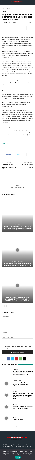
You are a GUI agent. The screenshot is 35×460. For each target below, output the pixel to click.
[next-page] (5, 306)
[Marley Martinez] (6, 418)
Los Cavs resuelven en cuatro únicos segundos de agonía (26, 166)
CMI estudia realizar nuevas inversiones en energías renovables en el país (9, 166)
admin (8, 22)
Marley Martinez (17, 419)
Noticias (8, 8)
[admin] (3, 22)
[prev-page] (3, 306)
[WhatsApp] (20, 358)
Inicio (3, 8)
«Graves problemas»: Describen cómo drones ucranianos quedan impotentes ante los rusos (17, 228)
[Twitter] (12, 358)
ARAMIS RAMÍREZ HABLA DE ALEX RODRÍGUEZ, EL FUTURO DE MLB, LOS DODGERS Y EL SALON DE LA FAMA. (17, 299)
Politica (17, 295)
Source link (4, 143)
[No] (33, 454)
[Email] (24, 358)
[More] (25, 28)
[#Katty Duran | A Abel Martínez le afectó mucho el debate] (6, 407)
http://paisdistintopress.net (17, 187)
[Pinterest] (16, 358)
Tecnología (17, 224)
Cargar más (17, 426)
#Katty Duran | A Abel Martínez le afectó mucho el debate (22, 407)
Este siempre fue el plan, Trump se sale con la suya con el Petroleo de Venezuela (17, 264)
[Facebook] (8, 358)
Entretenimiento (17, 261)
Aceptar (18, 457)
